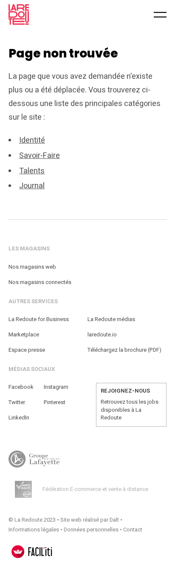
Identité (32, 140)
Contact (132, 529)
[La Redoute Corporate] (50, 14)
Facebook (21, 387)
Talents (32, 171)
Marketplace (23, 334)
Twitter (16, 402)
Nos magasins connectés (39, 282)
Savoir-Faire (39, 155)
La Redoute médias (111, 319)
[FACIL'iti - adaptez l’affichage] (31, 551)
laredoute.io (102, 334)
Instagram (56, 387)
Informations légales (33, 529)
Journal (32, 186)
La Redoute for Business (38, 319)
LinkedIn (18, 417)
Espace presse (26, 350)
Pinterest (54, 402)
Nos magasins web (32, 267)
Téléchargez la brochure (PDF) (124, 350)
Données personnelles (91, 529)
